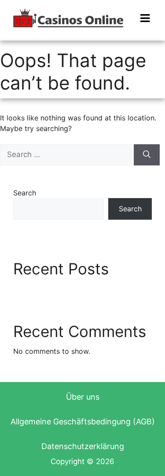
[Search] (147, 154)
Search (24, 192)
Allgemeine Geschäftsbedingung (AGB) (83, 421)
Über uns (82, 396)
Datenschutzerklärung (82, 446)
